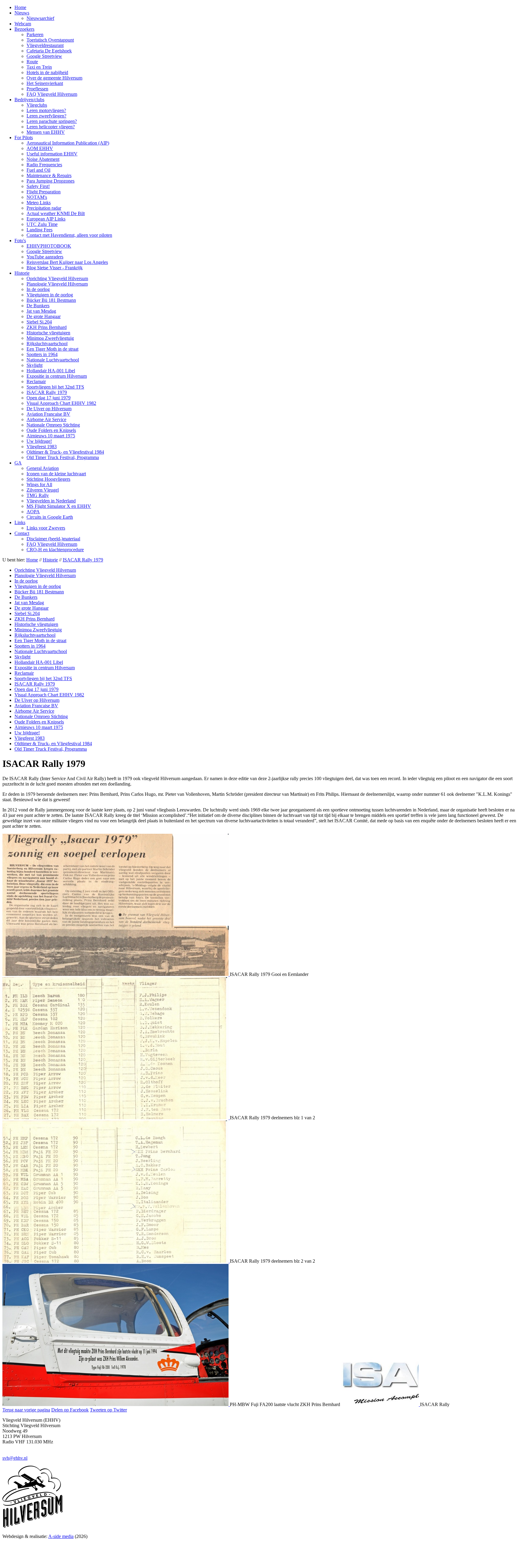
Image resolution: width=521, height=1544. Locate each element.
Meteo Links (39, 202)
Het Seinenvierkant (45, 83)
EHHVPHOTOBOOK (49, 245)
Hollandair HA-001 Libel (51, 370)
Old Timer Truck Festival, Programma (63, 457)
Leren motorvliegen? (46, 110)
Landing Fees (39, 229)
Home (20, 7)
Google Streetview (44, 56)
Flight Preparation (44, 191)
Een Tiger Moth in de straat (52, 349)
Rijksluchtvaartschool (47, 343)
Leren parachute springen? (52, 121)
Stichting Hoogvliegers (48, 479)
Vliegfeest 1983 (42, 446)
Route (32, 61)
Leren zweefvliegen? (46, 115)
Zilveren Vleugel (43, 489)
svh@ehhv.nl (14, 1458)
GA (18, 462)
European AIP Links (46, 218)
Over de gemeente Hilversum (54, 77)
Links (19, 522)
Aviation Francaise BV (48, 414)
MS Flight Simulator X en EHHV (59, 506)
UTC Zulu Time (42, 224)
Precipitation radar (44, 208)
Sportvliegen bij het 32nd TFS (55, 386)
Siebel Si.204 (39, 321)
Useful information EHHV (52, 153)
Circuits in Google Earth (50, 517)
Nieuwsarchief (40, 18)
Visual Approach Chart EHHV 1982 (61, 403)
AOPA (33, 511)
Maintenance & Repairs (49, 175)
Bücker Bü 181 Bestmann (51, 300)
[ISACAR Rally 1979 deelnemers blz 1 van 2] (116, 1117)
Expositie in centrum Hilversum (57, 376)
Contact (21, 533)
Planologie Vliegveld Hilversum (57, 283)
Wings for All (39, 484)
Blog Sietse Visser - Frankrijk (55, 267)
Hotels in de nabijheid (47, 72)
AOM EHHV (40, 148)
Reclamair (36, 381)
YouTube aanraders (45, 256)
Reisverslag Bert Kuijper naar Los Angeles (67, 262)
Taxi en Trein (39, 67)
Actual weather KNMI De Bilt (56, 213)
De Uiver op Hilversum (49, 408)
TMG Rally (38, 495)
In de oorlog (38, 289)
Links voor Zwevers (46, 527)
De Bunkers (38, 305)
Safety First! (38, 186)
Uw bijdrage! (39, 441)
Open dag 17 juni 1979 (49, 397)
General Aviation (43, 468)
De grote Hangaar (44, 316)
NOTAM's (37, 197)
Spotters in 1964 (42, 354)
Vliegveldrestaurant (45, 45)
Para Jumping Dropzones (50, 180)
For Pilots (23, 137)
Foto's (20, 240)
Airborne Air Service (46, 419)
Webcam (22, 23)
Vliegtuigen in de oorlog (50, 294)
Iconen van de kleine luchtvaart (56, 473)
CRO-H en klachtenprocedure (55, 549)
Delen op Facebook (70, 1409)
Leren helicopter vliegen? (51, 126)
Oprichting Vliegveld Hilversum (57, 278)
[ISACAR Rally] (380, 1404)
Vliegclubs (37, 105)
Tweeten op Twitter (108, 1409)
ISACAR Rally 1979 (47, 392)
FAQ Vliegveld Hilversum (52, 94)
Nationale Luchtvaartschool (53, 359)
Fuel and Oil (38, 170)
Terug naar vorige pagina (26, 1409)
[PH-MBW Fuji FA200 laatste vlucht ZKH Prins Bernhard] (116, 1404)
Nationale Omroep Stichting (53, 424)
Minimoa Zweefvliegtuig (50, 338)
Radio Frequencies (44, 164)
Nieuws (21, 12)
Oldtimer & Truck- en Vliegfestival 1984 (65, 452)
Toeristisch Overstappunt (50, 39)
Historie (22, 273)
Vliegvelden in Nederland (51, 500)
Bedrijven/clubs (29, 99)
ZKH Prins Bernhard (47, 327)
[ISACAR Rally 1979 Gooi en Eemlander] (116, 974)
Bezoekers (24, 29)
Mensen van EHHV (46, 132)
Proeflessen (37, 88)
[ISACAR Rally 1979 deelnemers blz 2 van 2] (116, 1261)
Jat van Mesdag (41, 311)
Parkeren (35, 34)
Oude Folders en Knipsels (51, 430)
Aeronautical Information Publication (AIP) (68, 142)
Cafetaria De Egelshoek (49, 50)
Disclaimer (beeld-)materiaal (53, 538)
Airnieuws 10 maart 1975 (51, 435)
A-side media (61, 1536)
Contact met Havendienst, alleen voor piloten (69, 235)
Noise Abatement (43, 159)
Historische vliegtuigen (48, 332)
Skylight (35, 365)
